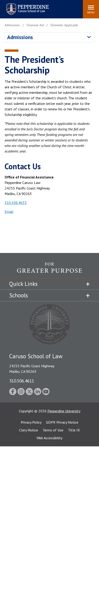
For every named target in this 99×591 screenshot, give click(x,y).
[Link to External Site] (49, 270)
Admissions (20, 37)
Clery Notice (28, 430)
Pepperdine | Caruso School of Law (26, 6)
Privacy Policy (31, 422)
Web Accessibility (49, 438)
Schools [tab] (18, 295)
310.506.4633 (16, 202)
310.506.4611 (21, 381)
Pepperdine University (63, 411)
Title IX (74, 430)
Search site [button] (16, 6)
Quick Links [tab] (23, 283)
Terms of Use (53, 430)
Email (9, 211)
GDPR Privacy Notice (62, 422)
